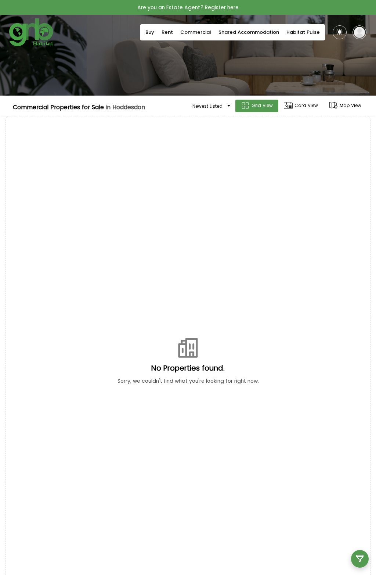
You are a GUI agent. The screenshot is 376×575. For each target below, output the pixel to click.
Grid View (262, 105)
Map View (350, 105)
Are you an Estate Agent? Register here (188, 7)
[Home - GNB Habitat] (31, 32)
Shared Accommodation (248, 32)
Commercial (195, 32)
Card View (306, 105)
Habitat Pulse (303, 32)
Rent (167, 32)
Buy (149, 32)
